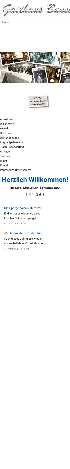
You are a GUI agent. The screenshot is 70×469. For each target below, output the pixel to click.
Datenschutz (23, 170)
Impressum (7, 170)
